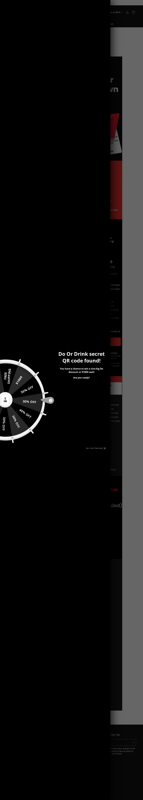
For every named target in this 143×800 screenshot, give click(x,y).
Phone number (73, 396)
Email (68, 386)
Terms (75, 404)
